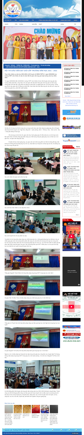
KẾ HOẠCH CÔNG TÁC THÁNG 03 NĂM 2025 (71, 93)
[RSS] (78, 430)
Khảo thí (75, 22)
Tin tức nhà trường (45, 65)
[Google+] (64, 430)
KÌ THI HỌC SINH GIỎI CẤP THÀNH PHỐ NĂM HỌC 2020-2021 (71, 186)
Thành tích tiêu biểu (68, 146)
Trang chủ (7, 65)
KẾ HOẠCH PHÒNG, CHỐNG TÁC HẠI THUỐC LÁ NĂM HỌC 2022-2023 (18, 416)
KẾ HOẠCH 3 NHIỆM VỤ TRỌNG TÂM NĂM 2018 (35, 416)
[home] (12, 9)
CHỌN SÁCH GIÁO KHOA (66, 22)
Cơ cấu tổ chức (8, 22)
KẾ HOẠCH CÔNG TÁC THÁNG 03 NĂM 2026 (71, 77)
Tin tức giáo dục (35, 65)
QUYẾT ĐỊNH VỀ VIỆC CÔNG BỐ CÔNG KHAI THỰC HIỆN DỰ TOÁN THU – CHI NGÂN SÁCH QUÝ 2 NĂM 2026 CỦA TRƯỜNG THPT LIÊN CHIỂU (9, 419)
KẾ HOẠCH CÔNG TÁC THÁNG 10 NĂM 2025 (71, 81)
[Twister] (71, 430)
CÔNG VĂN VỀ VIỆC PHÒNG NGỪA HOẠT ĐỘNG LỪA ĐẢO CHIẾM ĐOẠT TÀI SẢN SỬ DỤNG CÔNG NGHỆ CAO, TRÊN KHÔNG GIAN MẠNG (54, 419)
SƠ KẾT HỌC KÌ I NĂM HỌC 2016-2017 (26, 416)
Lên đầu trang (75, 433)
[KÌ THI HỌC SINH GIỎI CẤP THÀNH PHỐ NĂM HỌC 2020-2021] (64, 185)
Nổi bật (13, 65)
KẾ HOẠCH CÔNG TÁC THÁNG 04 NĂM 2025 (71, 89)
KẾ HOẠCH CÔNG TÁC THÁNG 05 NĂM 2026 (71, 69)
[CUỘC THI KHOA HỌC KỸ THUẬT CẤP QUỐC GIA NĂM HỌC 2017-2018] (64, 201)
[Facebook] (56, 430)
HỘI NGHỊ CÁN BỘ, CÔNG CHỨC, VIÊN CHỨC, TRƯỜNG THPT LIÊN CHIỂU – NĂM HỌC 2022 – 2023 (45, 418)
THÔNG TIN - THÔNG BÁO (23, 65)
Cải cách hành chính (23, 22)
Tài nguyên (34, 22)
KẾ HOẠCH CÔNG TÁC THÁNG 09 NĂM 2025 (71, 85)
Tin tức (16, 22)
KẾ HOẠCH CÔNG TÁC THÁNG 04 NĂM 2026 (71, 73)
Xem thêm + (68, 96)
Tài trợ (78, 146)
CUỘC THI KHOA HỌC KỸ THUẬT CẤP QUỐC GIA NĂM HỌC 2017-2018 (71, 202)
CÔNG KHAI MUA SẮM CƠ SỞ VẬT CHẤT (48, 22)
